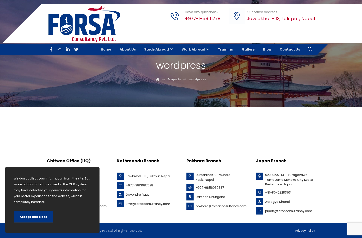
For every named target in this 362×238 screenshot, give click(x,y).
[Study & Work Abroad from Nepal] (86, 24)
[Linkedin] (68, 49)
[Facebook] (51, 49)
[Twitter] (76, 49)
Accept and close (33, 217)
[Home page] (157, 79)
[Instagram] (59, 49)
